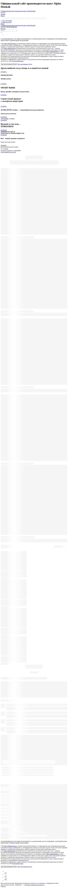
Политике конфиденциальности (34, 885)
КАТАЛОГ (13, 152)
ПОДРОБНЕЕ (5, 152)
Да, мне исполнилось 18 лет (9, 64)
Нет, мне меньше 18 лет (25, 64)
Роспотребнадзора (17, 61)
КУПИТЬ (3, 72)
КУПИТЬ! (4, 117)
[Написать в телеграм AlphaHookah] (5, 880)
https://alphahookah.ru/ (10, 43)
